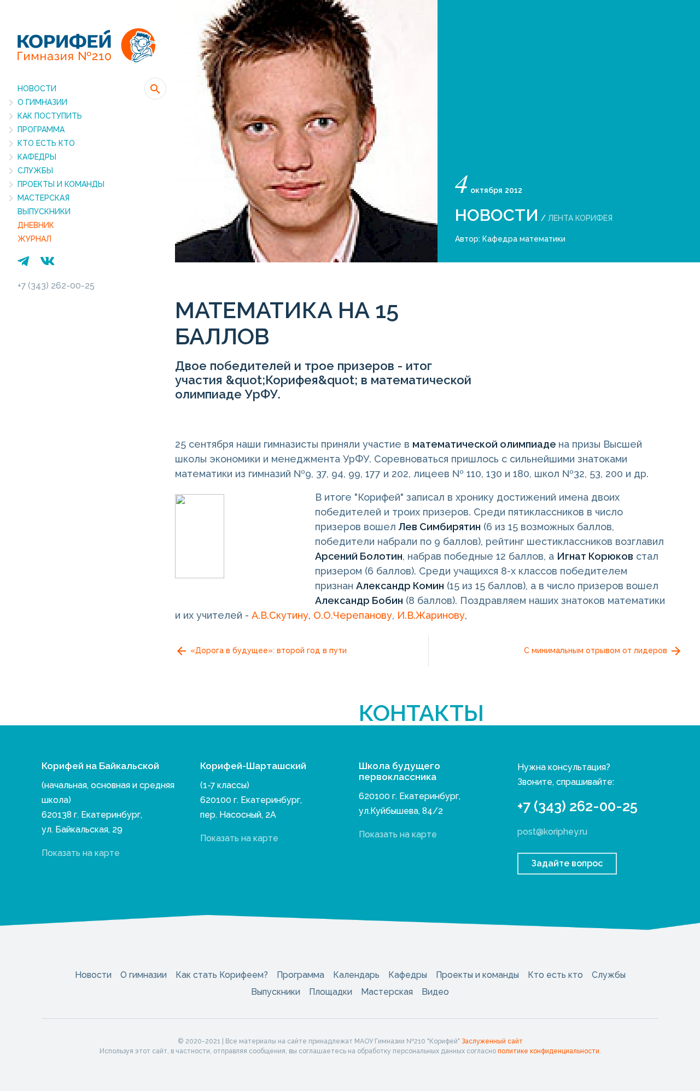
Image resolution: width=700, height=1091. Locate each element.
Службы (35, 170)
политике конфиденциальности (548, 1051)
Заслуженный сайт (492, 1041)
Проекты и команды (61, 184)
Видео (435, 992)
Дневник (36, 225)
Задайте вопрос (567, 863)
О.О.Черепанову (352, 615)
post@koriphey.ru (552, 831)
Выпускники (44, 211)
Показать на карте (81, 853)
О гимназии (42, 102)
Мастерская (43, 197)
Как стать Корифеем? (222, 975)
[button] (155, 88)
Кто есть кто (46, 143)
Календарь (356, 975)
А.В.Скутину (280, 615)
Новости (37, 88)
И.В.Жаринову (431, 615)
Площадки (330, 992)
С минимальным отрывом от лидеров (596, 650)
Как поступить (50, 116)
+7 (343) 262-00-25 (56, 285)
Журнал (34, 238)
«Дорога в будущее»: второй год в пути (267, 650)
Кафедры (37, 156)
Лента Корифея (580, 218)
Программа (41, 129)
